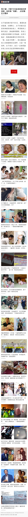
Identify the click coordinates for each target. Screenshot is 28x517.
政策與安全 (7, 514)
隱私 (14, 514)
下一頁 (14, 71)
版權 (16, 514)
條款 (11, 514)
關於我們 (3, 514)
